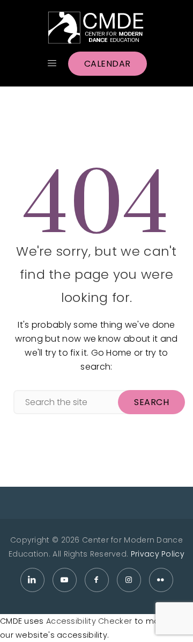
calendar (107, 63)
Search (151, 402)
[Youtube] (65, 580)
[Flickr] (161, 580)
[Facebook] (97, 580)
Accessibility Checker (89, 621)
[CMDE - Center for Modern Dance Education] (96, 28)
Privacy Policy (157, 554)
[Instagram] (129, 580)
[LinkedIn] (32, 580)
